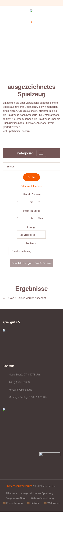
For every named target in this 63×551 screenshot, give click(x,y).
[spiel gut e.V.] (31, 11)
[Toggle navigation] (41, 153)
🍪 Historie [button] (33, 503)
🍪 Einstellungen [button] (13, 503)
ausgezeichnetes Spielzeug (37, 493)
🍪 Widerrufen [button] (52, 503)
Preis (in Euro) (31, 210)
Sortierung (31, 243)
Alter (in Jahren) (31, 194)
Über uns (11, 493)
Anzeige (31, 227)
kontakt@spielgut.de (20, 389)
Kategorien (25, 153)
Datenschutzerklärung (19, 485)
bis (31, 201)
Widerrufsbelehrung (42, 498)
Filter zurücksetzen (31, 186)
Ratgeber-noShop (16, 498)
